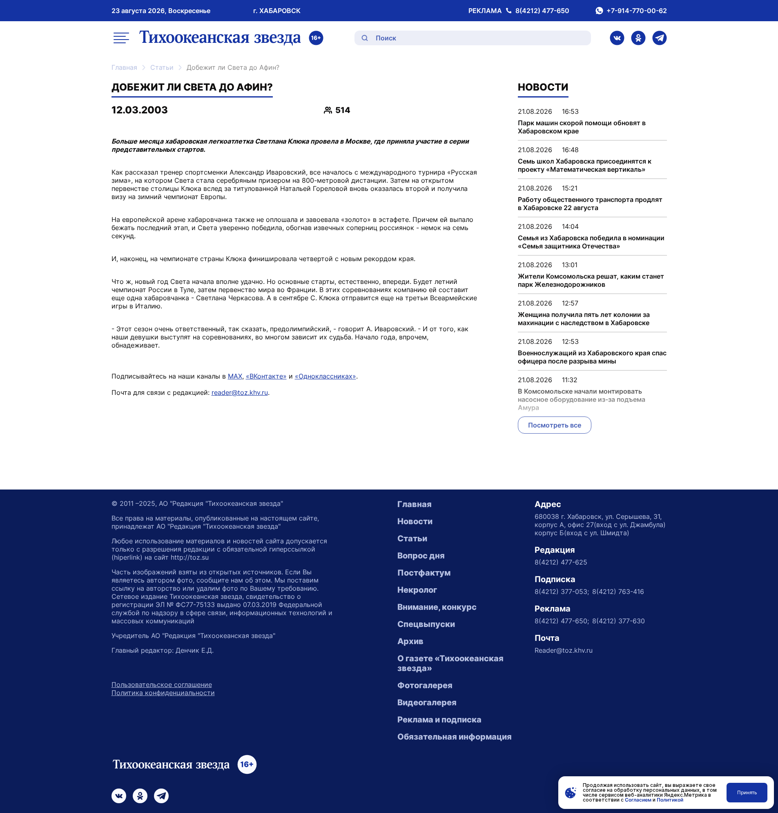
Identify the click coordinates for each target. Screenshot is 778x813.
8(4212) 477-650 (542, 11)
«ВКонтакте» (266, 376)
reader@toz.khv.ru (240, 392)
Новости (414, 521)
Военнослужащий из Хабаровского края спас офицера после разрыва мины (592, 357)
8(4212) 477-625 (561, 562)
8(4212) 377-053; (562, 591)
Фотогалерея (425, 685)
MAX (235, 376)
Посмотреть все (554, 425)
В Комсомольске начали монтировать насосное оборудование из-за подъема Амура (581, 399)
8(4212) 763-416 (618, 591)
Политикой (670, 800)
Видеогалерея (427, 702)
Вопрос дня (421, 555)
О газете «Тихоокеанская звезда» (450, 663)
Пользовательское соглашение (161, 684)
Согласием (638, 800)
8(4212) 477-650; (562, 621)
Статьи (162, 67)
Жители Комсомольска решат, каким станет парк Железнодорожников (591, 280)
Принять (747, 792)
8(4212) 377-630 (618, 621)
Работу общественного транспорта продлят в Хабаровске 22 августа (590, 203)
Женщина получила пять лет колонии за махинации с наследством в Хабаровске (584, 318)
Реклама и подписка (439, 719)
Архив (410, 641)
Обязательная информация (454, 737)
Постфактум (423, 573)
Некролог (417, 590)
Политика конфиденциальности (163, 693)
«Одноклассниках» (325, 376)
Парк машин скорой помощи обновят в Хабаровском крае (582, 127)
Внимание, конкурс (437, 607)
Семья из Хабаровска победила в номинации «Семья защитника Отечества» (591, 242)
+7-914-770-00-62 (636, 11)
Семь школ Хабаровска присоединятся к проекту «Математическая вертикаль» (584, 165)
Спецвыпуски (426, 624)
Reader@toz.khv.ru (564, 650)
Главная (124, 67)
